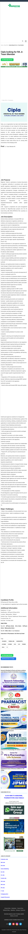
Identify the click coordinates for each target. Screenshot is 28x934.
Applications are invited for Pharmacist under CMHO (12, 691)
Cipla (3, 647)
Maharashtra (19, 641)
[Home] (14, 5)
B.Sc (19, 644)
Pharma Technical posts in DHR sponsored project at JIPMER (14, 710)
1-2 (7, 647)
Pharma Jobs (11, 641)
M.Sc (15, 644)
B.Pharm (10, 644)
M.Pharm (4, 644)
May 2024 (6, 45)
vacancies (4, 641)
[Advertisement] (14, 23)
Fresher (24, 644)
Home (2, 45)
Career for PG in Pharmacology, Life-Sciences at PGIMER (13, 749)
